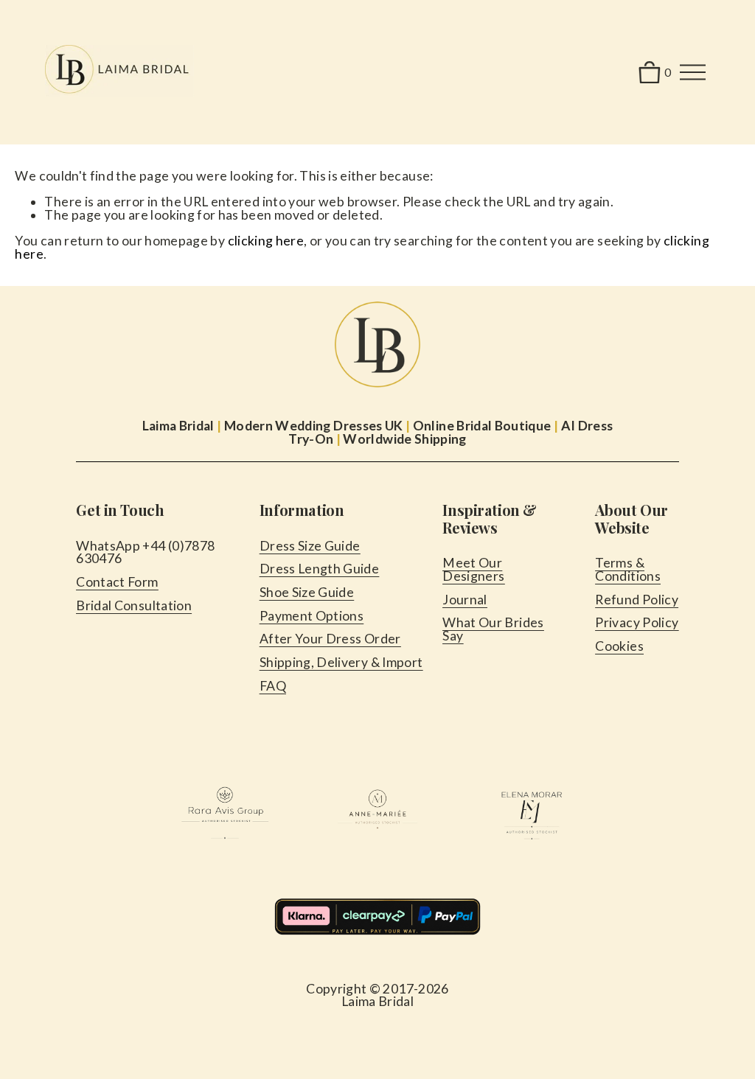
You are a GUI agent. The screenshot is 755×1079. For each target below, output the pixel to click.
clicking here (266, 240)
